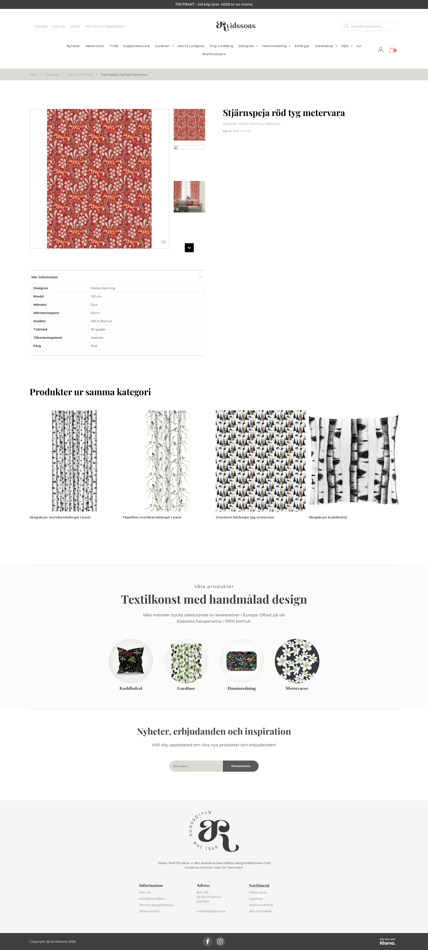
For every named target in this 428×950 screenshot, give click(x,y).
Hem (33, 75)
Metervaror (95, 46)
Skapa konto (149, 911)
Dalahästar (324, 46)
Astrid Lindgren (191, 46)
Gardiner (162, 46)
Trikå (114, 46)
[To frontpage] (236, 26)
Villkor (75, 26)
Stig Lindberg (221, 46)
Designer (246, 46)
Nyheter (73, 46)
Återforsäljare (214, 54)
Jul (358, 46)
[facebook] (208, 941)
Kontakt (41, 26)
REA (345, 46)
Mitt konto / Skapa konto (105, 26)
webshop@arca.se (211, 911)
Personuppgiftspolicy (156, 905)
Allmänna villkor (152, 899)
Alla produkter (260, 911)
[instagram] (220, 941)
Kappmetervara (136, 46)
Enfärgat (302, 46)
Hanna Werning (80, 75)
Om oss (59, 26)
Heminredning (274, 46)
